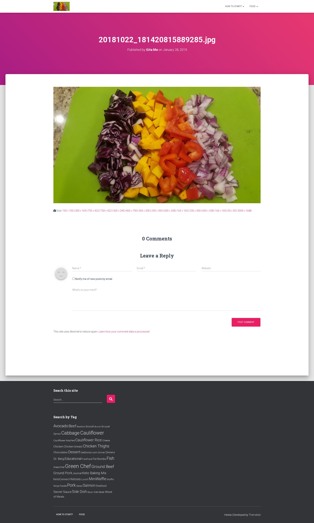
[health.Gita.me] (61, 6)
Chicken (58, 446)
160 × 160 (182, 210)
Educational (73, 459)
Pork (71, 485)
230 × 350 (156, 210)
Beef (72, 426)
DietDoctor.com (89, 452)
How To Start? (233, 6)
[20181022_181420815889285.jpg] (157, 144)
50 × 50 (232, 210)
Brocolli (90, 426)
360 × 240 (118, 210)
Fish (110, 458)
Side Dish (79, 492)
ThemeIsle (255, 514)
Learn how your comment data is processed (124, 331)
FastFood (87, 458)
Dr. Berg (58, 459)
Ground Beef (102, 466)
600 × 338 (169, 210)
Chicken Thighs (96, 446)
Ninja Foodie (60, 485)
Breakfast (81, 426)
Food (253, 6)
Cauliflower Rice (88, 440)
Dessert (74, 452)
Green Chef (78, 466)
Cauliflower (92, 433)
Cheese (106, 440)
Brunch (97, 426)
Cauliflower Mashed (64, 440)
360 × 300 (144, 210)
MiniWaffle (97, 479)
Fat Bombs (99, 459)
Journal (77, 473)
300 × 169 (80, 210)
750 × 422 (93, 210)
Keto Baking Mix (94, 473)
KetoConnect (61, 479)
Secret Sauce (62, 492)
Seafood (101, 485)
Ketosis (75, 479)
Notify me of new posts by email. (94, 278)
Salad (79, 485)
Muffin (110, 479)
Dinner (101, 452)
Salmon (89, 485)
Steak (101, 491)
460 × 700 (131, 210)
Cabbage (70, 433)
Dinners (110, 452)
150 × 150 (67, 210)
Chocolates (60, 452)
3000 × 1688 (244, 210)
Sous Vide (92, 491)
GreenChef (59, 467)
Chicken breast (73, 446)
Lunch (84, 479)
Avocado (60, 426)
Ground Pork (62, 473)
